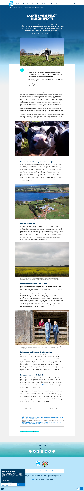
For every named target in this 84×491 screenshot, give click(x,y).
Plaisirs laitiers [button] (30, 4)
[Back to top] (78, 489)
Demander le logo (46, 0)
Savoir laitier (40, 470)
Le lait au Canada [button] (20, 4)
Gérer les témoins (52, 482)
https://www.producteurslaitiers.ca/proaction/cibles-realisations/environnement (37, 413)
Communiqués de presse (60, 0)
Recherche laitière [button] (53, 4)
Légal (41, 482)
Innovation (36, 431)
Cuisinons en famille (49, 470)
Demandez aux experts (29, 0)
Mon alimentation (59, 470)
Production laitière (26, 431)
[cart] (71, 4)
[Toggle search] (74, 4)
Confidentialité (31, 482)
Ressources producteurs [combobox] (37, 0)
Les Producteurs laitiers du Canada (11, 3)
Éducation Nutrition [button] (42, 4)
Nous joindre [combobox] (52, 0)
